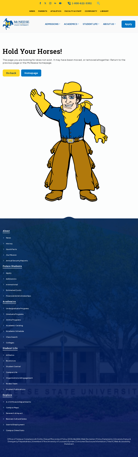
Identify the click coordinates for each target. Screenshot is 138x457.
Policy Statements (104, 439)
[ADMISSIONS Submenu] (59, 24)
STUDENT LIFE (90, 24)
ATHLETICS (56, 11)
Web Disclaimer (88, 439)
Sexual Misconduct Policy (55, 439)
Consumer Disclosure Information (91, 441)
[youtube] (60, 3)
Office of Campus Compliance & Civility (25, 439)
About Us (108, 24)
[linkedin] (55, 3)
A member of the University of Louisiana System (53, 441)
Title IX (110, 441)
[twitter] (45, 3)
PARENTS (42, 11)
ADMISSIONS (51, 24)
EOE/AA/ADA (74, 439)
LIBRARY (104, 11)
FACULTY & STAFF (73, 11)
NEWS (32, 11)
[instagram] (50, 3)
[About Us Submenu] (115, 24)
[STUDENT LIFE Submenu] (98, 24)
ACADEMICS (70, 24)
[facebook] (40, 3)
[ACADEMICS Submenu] (78, 24)
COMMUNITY (91, 11)
